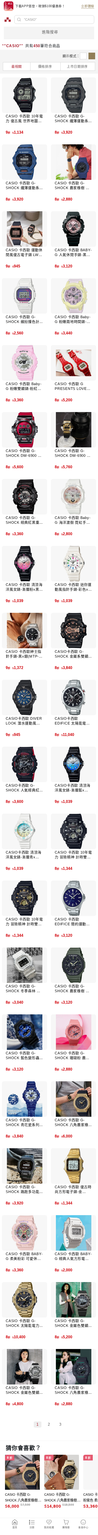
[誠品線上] (7, 19)
